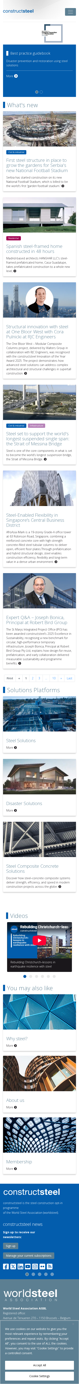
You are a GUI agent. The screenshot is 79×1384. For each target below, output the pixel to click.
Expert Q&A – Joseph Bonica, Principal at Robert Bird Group (36, 620)
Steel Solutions (21, 740)
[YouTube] (28, 1265)
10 (54, 678)
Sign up (10, 1246)
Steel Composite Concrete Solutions (32, 868)
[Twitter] (13, 1265)
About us (15, 1100)
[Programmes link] (39, 1192)
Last (69, 678)
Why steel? (17, 1038)
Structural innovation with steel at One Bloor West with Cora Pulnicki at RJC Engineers (37, 331)
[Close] (74, 1324)
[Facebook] (6, 1265)
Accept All (39, 1365)
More (12, 64)
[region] (39, 1352)
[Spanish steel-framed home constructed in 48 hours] (39, 215)
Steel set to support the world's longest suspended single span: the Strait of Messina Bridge (37, 438)
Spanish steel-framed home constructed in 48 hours (34, 248)
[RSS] (49, 1265)
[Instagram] (35, 1265)
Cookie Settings (39, 1376)
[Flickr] (42, 1265)
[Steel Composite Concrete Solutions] (39, 839)
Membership (19, 1162)
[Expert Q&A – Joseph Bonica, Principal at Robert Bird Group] (39, 590)
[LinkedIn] (20, 1265)
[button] (25, 976)
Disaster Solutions (24, 803)
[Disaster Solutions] (39, 776)
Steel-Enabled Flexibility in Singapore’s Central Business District (35, 520)
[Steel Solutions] (39, 713)
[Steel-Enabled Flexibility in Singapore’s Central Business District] (39, 488)
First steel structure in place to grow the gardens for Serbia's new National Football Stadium (37, 165)
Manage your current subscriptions (28, 1255)
